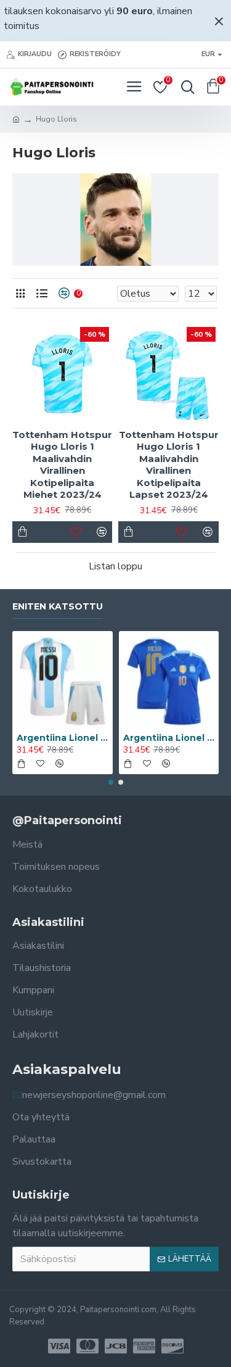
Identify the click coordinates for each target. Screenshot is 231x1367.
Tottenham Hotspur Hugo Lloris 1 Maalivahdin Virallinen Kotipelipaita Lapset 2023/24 (168, 465)
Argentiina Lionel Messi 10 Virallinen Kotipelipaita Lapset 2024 (62, 737)
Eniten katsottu (57, 606)
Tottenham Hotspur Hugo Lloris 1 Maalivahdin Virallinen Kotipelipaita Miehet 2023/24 (62, 465)
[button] (110, 782)
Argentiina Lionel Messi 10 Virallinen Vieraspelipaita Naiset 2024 (169, 737)
